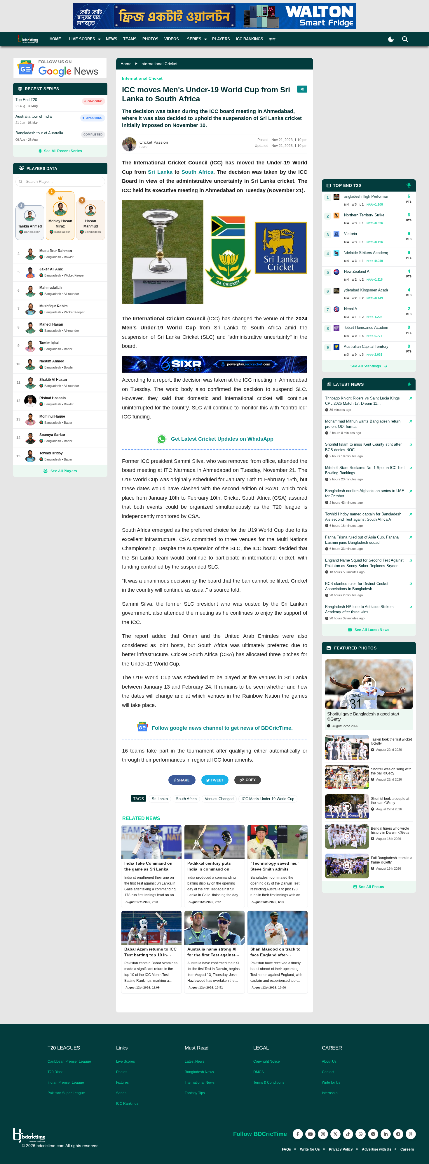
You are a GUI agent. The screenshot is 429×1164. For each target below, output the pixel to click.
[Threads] (411, 1134)
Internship (330, 1093)
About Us (329, 1061)
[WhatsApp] (360, 1134)
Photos (150, 39)
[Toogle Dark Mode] (391, 39)
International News (199, 1082)
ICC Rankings (249, 39)
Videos (171, 39)
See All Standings (365, 366)
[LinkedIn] (386, 1134)
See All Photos (371, 887)
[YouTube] (310, 1134)
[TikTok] (348, 1134)
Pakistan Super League (66, 1093)
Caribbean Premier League (69, 1061)
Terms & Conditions (268, 1082)
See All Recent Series (63, 151)
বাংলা (272, 39)
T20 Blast (55, 1072)
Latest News (194, 1061)
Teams (130, 39)
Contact (328, 1072)
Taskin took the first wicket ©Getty (391, 741)
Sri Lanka (160, 172)
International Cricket (158, 63)
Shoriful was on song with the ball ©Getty (391, 771)
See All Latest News (372, 630)
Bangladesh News (199, 1072)
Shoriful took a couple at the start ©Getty (390, 801)
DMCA (258, 1072)
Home (55, 39)
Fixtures (122, 1082)
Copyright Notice (266, 1061)
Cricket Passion (153, 142)
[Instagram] (323, 1134)
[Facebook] (298, 1134)
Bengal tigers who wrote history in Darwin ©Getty (390, 830)
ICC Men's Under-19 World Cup (268, 799)
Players (221, 39)
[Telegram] (398, 1134)
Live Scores (125, 1061)
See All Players (63, 471)
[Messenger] (373, 1134)
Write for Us (331, 1082)
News (111, 39)
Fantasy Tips (195, 1093)
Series (121, 1093)
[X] (335, 1134)
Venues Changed (219, 799)
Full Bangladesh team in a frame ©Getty (391, 860)
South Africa (197, 172)
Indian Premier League (66, 1082)
